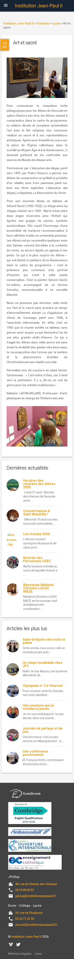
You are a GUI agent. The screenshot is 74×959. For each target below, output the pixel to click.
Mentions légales (19, 953)
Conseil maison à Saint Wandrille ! (36, 512)
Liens (38, 953)
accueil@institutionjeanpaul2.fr (36, 924)
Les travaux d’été (36, 534)
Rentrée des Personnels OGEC (37, 559)
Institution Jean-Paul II (26, 936)
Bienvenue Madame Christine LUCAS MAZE (38, 588)
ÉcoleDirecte (31, 793)
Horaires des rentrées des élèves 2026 (39, 484)
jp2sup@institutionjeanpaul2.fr (36, 896)
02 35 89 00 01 (24, 890)
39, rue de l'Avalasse (29, 912)
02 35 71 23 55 (24, 918)
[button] (6, 6)
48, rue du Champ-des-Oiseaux (36, 884)
